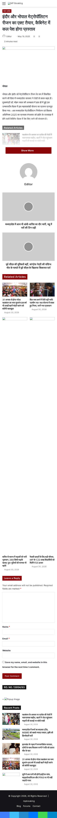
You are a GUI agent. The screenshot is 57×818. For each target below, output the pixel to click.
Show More (27, 150)
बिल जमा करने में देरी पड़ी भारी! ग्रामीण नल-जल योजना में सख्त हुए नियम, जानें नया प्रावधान (42, 302)
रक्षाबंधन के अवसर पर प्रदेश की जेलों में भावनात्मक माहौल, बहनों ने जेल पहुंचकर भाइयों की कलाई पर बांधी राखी (37, 137)
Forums (26, 806)
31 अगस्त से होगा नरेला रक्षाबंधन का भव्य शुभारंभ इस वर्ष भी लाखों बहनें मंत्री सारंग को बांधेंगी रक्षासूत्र (38, 762)
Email (6, 638)
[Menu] (4, 4)
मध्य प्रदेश (6, 11)
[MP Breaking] (15, 3)
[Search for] (53, 4)
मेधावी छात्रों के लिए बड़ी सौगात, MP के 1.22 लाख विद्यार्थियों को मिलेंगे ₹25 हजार (42, 559)
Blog (19, 806)
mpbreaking (29, 801)
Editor (9, 36)
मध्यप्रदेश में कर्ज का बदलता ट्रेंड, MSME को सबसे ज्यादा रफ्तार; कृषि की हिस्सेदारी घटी (37, 732)
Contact (36, 806)
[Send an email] (12, 36)
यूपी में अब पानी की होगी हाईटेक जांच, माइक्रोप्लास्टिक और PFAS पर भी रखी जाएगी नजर (37, 777)
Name (6, 627)
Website (6, 650)
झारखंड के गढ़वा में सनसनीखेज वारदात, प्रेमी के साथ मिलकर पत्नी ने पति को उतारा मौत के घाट (38, 747)
